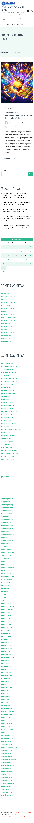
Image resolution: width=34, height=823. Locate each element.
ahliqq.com (5, 299)
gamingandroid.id (7, 564)
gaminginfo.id (6, 603)
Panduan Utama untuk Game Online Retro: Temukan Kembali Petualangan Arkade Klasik (17, 219)
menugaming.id (7, 633)
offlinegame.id (6, 579)
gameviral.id (5, 774)
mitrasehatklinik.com (9, 423)
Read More (8, 158)
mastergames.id (7, 711)
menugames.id (6, 666)
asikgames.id (6, 678)
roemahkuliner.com (8, 372)
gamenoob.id (6, 762)
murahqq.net (6, 311)
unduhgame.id (6, 792)
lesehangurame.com (9, 363)
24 (4, 264)
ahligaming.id (6, 663)
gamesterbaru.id (7, 535)
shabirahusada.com (8, 441)
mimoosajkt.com (7, 408)
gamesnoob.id (6, 750)
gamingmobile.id (7, 552)
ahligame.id (5, 702)
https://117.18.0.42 (8, 308)
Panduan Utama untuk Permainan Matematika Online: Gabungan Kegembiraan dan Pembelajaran (14, 195)
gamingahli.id (6, 621)
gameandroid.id (7, 508)
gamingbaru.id (6, 720)
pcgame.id (5, 588)
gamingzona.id (6, 627)
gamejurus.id (6, 684)
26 (12, 264)
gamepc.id (5, 517)
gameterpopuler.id (8, 783)
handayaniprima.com (9, 378)
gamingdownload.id (8, 717)
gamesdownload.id (8, 759)
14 (21, 255)
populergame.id (7, 795)
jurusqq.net (5, 305)
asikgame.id (5, 705)
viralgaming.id (6, 744)
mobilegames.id (7, 525)
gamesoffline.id (7, 531)
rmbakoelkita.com (8, 387)
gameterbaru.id (7, 541)
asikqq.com (5, 293)
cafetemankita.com (8, 402)
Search (4, 170)
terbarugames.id (7, 597)
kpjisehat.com (6, 420)
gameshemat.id (7, 669)
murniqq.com (6, 338)
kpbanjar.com (6, 426)
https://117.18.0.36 (8, 297)
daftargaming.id (7, 735)
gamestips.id (6, 537)
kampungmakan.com (9, 381)
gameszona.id (6, 660)
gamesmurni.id (6, 645)
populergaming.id (7, 741)
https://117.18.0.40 (8, 332)
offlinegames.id (7, 519)
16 (30, 255)
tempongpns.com (8, 369)
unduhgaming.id (7, 729)
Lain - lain (9, 108)
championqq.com (8, 329)
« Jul (3, 272)
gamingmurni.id (7, 609)
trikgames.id (6, 546)
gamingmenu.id (7, 615)
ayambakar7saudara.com (11, 366)
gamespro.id (6, 753)
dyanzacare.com (7, 456)
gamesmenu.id (6, 642)
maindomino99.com (8, 317)
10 (4, 255)
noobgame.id (6, 786)
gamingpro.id (6, 726)
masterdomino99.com (9, 323)
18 (8, 259)
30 (30, 264)
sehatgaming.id (7, 738)
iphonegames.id (7, 513)
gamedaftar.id (6, 777)
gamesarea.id (6, 696)
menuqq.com (6, 341)
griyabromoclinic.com (9, 459)
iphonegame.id (7, 570)
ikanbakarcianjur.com (9, 417)
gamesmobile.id (7, 529)
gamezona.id (6, 690)
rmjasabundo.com (8, 405)
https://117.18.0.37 (8, 326)
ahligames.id (6, 672)
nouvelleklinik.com (8, 435)
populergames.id (7, 765)
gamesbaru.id (6, 756)
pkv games (5, 477)
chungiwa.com (6, 414)
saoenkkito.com (7, 375)
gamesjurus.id (6, 648)
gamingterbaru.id (7, 567)
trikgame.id (5, 502)
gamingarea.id (6, 624)
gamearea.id (6, 699)
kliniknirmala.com (7, 432)
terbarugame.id (7, 594)
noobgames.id (6, 771)
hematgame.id (6, 708)
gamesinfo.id (6, 523)
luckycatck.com (7, 384)
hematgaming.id (7, 657)
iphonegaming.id (7, 573)
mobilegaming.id (7, 576)
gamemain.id (6, 681)
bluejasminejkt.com (8, 393)
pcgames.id (5, 591)
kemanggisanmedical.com (11, 429)
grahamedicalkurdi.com (10, 453)
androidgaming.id (7, 505)
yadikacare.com (7, 444)
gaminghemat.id (7, 606)
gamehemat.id (6, 675)
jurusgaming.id (6, 630)
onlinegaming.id (7, 585)
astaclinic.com (6, 447)
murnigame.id (6, 693)
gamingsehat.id (7, 732)
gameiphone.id (7, 511)
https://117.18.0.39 (8, 302)
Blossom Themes (9, 817)
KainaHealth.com (7, 438)
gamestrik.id (6, 543)
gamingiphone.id (7, 549)
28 (21, 264)
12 (12, 255)
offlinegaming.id (7, 582)
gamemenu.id (6, 687)
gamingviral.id (6, 723)
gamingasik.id (6, 618)
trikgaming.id (6, 558)
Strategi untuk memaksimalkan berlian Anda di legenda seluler (18, 115)
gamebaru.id (6, 768)
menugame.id (6, 714)
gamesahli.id (6, 654)
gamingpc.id (6, 561)
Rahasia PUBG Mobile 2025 (13, 8)
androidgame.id (7, 499)
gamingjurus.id (6, 612)
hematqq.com (6, 335)
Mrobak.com (6, 396)
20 (17, 259)
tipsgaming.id (6, 555)
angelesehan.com (8, 390)
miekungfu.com (7, 399)
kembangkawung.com (9, 411)
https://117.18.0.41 (8, 314)
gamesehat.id (6, 780)
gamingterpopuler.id (9, 747)
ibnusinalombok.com (9, 450)
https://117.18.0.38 (8, 320)
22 (26, 259)
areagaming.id (6, 636)
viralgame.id (5, 789)
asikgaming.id (6, 639)
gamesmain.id (6, 651)
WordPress (27, 817)
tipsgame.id (5, 600)
